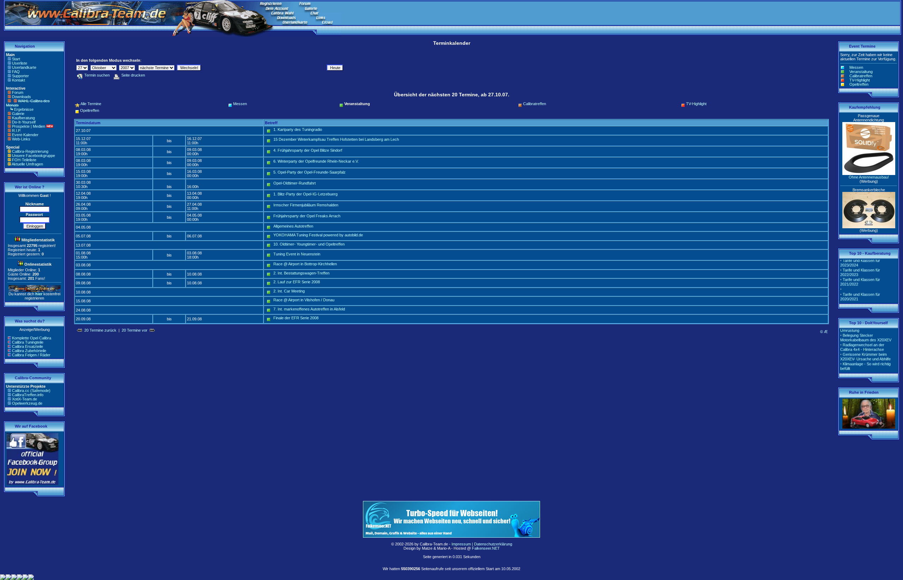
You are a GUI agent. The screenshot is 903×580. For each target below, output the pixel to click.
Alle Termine (90, 104)
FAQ (16, 72)
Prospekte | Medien (28, 126)
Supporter (20, 76)
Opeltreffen (89, 110)
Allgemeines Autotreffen (293, 226)
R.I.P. (16, 130)
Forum (17, 92)
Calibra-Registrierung (30, 151)
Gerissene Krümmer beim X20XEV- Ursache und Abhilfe (865, 351)
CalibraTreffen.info (27, 395)
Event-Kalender (25, 135)
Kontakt (18, 80)
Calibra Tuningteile (27, 342)
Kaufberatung (23, 118)
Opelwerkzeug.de (27, 403)
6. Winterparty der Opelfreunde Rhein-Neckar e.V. (316, 161)
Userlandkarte (24, 67)
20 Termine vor (134, 330)
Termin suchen (97, 75)
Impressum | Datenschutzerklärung (482, 544)
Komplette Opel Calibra (31, 338)
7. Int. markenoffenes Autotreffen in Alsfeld (309, 309)
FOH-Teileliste (24, 160)
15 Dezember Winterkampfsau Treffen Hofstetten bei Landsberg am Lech (336, 139)
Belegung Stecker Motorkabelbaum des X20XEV (865, 332)
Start (16, 59)
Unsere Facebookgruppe (33, 155)
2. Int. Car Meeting (289, 291)
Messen (240, 104)
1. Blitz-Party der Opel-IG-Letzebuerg (305, 194)
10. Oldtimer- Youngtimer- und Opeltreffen (309, 244)
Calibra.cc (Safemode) (31, 390)
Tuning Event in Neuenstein (296, 254)
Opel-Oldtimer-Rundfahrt (294, 183)
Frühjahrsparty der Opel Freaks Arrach (306, 216)
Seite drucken (133, 75)
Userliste (19, 63)
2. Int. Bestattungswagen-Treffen (301, 273)
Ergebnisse (24, 109)
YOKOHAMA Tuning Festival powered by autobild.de (318, 235)
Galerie (18, 113)
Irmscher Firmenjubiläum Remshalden (305, 205)
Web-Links (21, 139)
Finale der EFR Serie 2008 (296, 318)
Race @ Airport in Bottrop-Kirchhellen (305, 264)
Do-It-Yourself (24, 122)
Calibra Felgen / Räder (31, 355)
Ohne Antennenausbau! (869, 177)
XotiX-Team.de (24, 399)
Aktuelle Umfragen (27, 164)
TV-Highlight (696, 104)
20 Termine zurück (100, 330)
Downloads (21, 97)
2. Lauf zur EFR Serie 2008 (296, 282)
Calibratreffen (534, 104)
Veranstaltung (861, 72)
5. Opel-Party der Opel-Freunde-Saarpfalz (309, 172)
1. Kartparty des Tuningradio (297, 129)
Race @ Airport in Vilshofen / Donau (303, 300)
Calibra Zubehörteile (29, 351)
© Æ (824, 332)
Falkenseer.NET (486, 548)
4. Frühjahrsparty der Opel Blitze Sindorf (307, 150)
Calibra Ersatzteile (27, 346)
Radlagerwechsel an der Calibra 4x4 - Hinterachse (862, 342)
